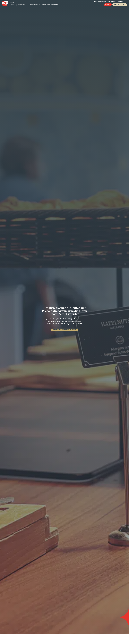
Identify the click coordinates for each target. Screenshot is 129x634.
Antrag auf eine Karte (120, 4)
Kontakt (107, 4)
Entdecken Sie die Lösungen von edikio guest (64, 329)
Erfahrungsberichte (112, 1)
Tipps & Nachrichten (102, 1)
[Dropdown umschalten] (27, 4)
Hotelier (12, 4)
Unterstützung (120, 1)
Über (95, 1)
